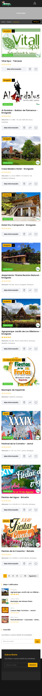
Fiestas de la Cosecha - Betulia (18, 551)
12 (25, 576)
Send (37, 641)
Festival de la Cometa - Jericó (17, 443)
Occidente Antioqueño (12, 360)
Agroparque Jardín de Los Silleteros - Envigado (21, 332)
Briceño (6, 467)
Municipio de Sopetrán (13, 389)
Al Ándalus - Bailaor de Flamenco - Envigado (20, 111)
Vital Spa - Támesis (12, 61)
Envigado (7, 80)
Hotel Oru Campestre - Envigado (19, 225)
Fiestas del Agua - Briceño (15, 497)
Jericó (6, 414)
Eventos (9, 22)
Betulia (6, 521)
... (21, 576)
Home (3, 22)
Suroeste (7, 31)
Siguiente (32, 576)
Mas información (14, 69)
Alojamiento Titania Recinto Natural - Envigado (21, 276)
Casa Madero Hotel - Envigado (18, 168)
